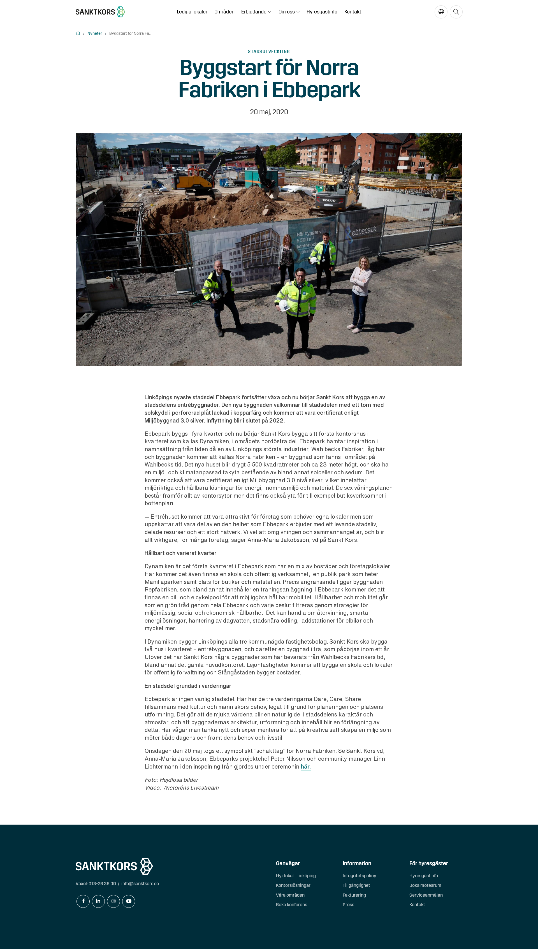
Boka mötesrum (425, 885)
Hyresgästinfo (322, 12)
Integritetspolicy (359, 876)
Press (348, 905)
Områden (224, 12)
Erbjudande (253, 12)
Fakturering (354, 895)
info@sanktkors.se (140, 884)
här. (306, 766)
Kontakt (352, 12)
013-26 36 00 (102, 884)
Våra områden (290, 895)
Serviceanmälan (426, 895)
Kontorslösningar (293, 885)
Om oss (287, 12)
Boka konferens (291, 905)
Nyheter (94, 33)
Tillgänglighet (356, 885)
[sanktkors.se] (101, 11)
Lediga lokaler (192, 12)
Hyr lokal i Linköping (296, 876)
